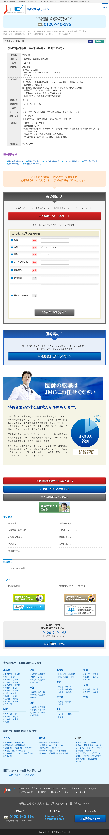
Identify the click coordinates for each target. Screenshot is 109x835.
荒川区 (15, 699)
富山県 (60, 717)
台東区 (7, 691)
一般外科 (43, 743)
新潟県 (69, 702)
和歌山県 (35, 683)
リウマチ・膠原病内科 (24, 753)
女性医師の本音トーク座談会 (72, 586)
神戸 (33, 677)
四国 (85, 685)
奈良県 (34, 680)
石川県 (69, 714)
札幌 (60, 674)
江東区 (7, 699)
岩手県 (69, 687)
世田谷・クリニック (68, 530)
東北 (59, 682)
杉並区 (7, 688)
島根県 (95, 677)
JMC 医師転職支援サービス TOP (35, 789)
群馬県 (7, 722)
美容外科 (64, 753)
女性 (55, 248)
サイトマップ (79, 792)
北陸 (59, 709)
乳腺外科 (43, 753)
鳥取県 (87, 677)
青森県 (60, 687)
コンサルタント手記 (17, 568)
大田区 (15, 683)
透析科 (98, 745)
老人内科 (8, 753)
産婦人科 (43, 751)
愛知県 (34, 692)
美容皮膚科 (96, 756)
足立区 (7, 702)
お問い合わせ (27, 792)
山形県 (60, 692)
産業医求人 (13, 524)
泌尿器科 (54, 753)
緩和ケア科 (80, 759)
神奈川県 (8, 714)
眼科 (94, 743)
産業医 (78, 756)
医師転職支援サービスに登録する (56, 481)
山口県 (87, 680)
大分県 (34, 713)
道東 (66, 677)
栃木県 (15, 719)
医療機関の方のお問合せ (56, 497)
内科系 (6, 738)
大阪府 (34, 674)
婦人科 (53, 751)
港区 (6, 677)
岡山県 (87, 674)
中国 (85, 670)
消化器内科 (19, 743)
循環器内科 (9, 745)
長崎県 (34, 710)
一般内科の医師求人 (51, 161)
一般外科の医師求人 (71, 161)
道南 (73, 677)
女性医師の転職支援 (17, 530)
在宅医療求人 (65, 544)
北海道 (60, 670)
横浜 (16, 714)
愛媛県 (87, 692)
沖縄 (85, 697)
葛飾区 (15, 702)
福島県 (69, 692)
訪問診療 (97, 753)
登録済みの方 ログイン (54, 356)
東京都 (6, 670)
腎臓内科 (28, 748)
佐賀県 (42, 707)
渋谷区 (7, 680)
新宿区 (13, 677)
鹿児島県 (35, 715)
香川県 (95, 689)
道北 (60, 677)
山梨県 (60, 704)
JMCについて (61, 789)
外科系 (42, 738)
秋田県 (69, 689)
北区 (6, 693)
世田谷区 (8, 685)
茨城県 (7, 719)
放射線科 (79, 751)
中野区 (17, 685)
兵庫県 (42, 674)
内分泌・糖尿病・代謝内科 (16, 751)
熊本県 (42, 710)
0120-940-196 (57, 24)
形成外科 (62, 751)
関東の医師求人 (34, 161)
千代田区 (8, 674)
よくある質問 (90, 789)
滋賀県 (42, 680)
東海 (32, 688)
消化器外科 (54, 743)
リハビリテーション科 (85, 748)
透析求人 (12, 544)
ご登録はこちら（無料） (53, 216)
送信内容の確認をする (53, 312)
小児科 (87, 743)
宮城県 (60, 689)
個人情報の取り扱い (60, 792)
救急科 (78, 743)
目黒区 (7, 683)
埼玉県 (7, 717)
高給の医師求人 (14, 164)
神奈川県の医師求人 (16, 161)
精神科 (88, 751)
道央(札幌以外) (70, 674)
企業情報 (75, 789)
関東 (5, 709)
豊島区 (15, 691)
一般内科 (8, 743)
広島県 (95, 674)
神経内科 (18, 748)
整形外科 (55, 748)
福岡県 (34, 707)
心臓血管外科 (45, 745)
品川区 (15, 680)
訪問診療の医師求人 (91, 161)
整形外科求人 (14, 551)
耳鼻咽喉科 (88, 745)
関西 (32, 670)
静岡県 (34, 698)
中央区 (17, 674)
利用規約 (42, 792)
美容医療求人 (65, 537)
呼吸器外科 (58, 745)
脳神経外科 (44, 748)
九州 (32, 703)
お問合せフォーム (56, 644)
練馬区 (7, 696)
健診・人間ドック (83, 753)
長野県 (60, 702)
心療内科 (8, 756)
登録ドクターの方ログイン (56, 489)
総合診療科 (92, 759)
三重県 (42, 695)
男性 (46, 248)
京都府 (40, 677)
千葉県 (15, 717)
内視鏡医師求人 (15, 537)
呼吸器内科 (21, 745)
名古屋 (42, 692)
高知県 (95, 692)
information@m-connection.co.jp (54, 817)
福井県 (60, 714)
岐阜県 (34, 695)
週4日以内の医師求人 (32, 164)
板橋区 (13, 693)
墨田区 (15, 696)
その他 (78, 762)
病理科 (87, 756)
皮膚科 (78, 745)
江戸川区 (8, 704)
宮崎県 (42, 713)
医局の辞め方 (14, 586)
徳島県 (87, 689)
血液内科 (8, 748)
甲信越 (60, 697)
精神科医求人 (65, 524)
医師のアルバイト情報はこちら (22, 775)
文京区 (15, 688)
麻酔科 (99, 748)
